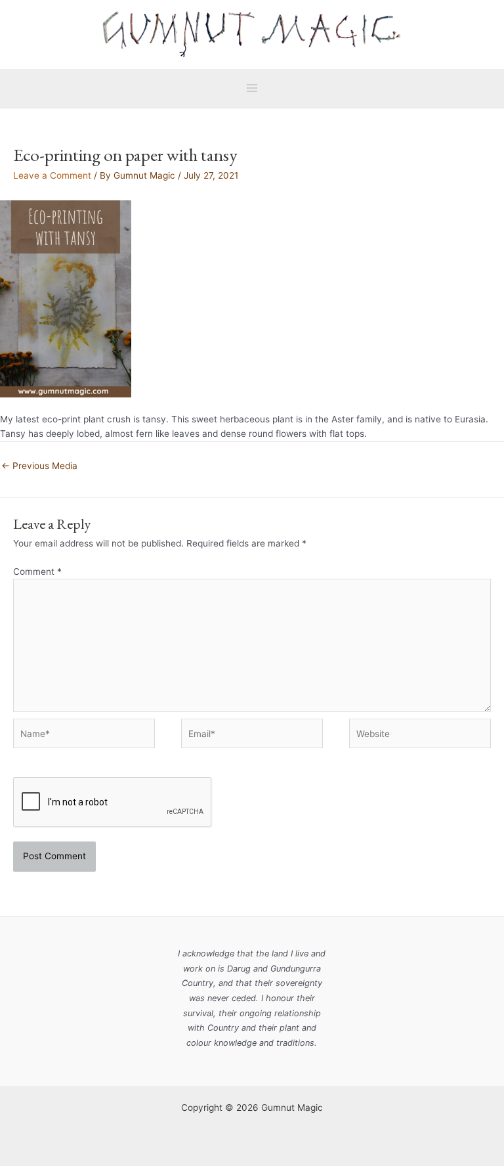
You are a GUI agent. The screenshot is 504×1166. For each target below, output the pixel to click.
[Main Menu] (252, 88)
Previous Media (39, 465)
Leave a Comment (52, 175)
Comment (37, 571)
